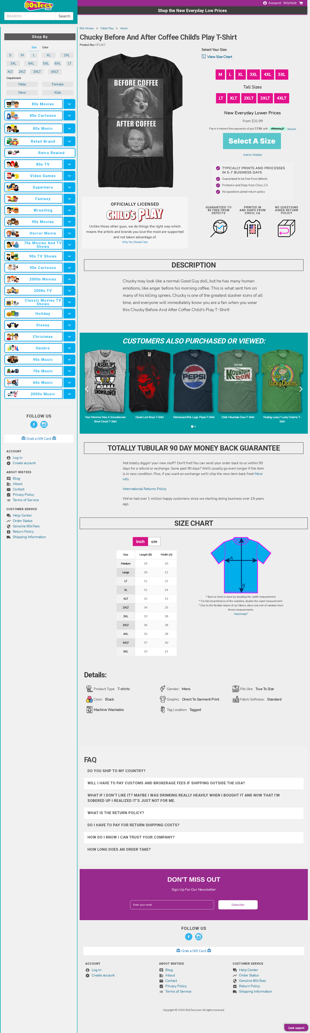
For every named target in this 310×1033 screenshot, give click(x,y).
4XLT (54, 71)
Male (22, 84)
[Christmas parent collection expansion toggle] (69, 336)
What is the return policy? (116, 813)
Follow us (38, 416)
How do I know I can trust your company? (131, 837)
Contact (18, 489)
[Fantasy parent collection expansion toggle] (69, 199)
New (22, 92)
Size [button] (34, 47)
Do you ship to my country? (117, 771)
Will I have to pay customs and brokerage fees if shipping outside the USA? (166, 783)
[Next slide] (301, 389)
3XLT (37, 71)
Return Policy (23, 531)
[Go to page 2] (195, 426)
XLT (10, 71)
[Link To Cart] (301, 3)
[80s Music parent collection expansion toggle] (69, 128)
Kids (57, 92)
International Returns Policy (144, 488)
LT (69, 63)
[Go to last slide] (87, 389)
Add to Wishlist (252, 155)
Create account (24, 463)
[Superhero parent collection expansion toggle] (69, 187)
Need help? (241, 614)
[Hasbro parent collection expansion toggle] (69, 348)
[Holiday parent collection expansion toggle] (69, 313)
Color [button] (45, 47)
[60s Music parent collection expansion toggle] (69, 382)
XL (49, 55)
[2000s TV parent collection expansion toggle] (69, 291)
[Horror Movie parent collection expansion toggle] (69, 233)
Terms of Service (26, 500)
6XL (58, 63)
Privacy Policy (23, 494)
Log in (17, 457)
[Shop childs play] (135, 222)
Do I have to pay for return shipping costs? (134, 825)
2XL (67, 55)
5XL (46, 63)
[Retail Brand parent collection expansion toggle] (69, 141)
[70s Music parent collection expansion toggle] (69, 371)
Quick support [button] (296, 1028)
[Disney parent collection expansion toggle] (69, 325)
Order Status (23, 520)
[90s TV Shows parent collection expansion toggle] (69, 256)
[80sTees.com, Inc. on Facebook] (34, 424)
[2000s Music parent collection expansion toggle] (69, 394)
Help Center (22, 515)
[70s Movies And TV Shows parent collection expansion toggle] (69, 245)
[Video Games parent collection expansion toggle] (69, 176)
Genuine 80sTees (26, 526)
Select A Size (252, 141)
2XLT (22, 71)
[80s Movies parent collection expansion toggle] (69, 104)
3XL (13, 63)
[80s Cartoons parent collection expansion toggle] (69, 115)
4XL (31, 63)
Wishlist (290, 3)
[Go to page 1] (192, 426)
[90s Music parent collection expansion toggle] (69, 359)
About (17, 483)
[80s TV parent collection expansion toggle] (69, 164)
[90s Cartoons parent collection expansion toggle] (69, 268)
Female (58, 84)
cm (154, 541)
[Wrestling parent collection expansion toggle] (69, 210)
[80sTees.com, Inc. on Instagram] (44, 424)
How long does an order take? (119, 849)
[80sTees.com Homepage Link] (38, 10)
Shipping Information (29, 537)
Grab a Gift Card (39, 438)
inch (140, 541)
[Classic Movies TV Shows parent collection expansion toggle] (69, 302)
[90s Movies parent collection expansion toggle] (69, 222)
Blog (16, 478)
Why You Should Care (135, 242)
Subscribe (237, 904)
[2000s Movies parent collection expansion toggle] (69, 279)
